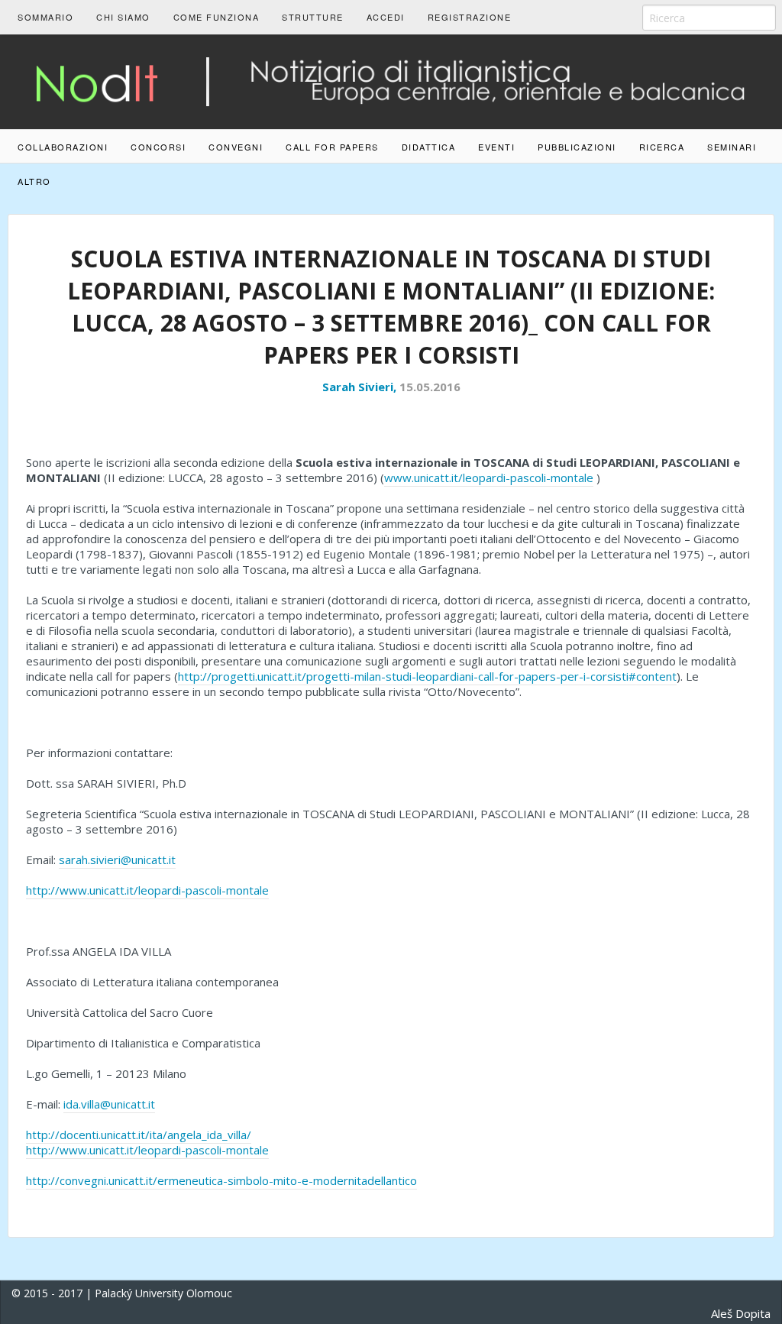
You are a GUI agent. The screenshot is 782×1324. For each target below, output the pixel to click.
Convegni (235, 147)
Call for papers (332, 147)
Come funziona (216, 17)
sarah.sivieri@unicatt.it (117, 859)
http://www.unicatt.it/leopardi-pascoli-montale (147, 890)
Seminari (731, 147)
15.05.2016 (429, 386)
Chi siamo (123, 17)
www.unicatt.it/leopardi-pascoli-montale (488, 477)
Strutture (313, 17)
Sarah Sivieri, (360, 386)
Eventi (496, 147)
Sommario (45, 17)
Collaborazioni (63, 147)
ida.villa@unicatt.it (109, 1104)
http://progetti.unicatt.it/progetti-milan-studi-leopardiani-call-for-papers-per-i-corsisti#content (427, 676)
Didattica (429, 147)
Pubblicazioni (577, 147)
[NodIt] (391, 80)
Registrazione (470, 17)
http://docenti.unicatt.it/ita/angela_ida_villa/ (138, 1134)
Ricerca (662, 147)
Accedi (386, 17)
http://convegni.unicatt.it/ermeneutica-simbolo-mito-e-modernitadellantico (221, 1180)
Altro (34, 181)
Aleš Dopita (741, 1313)
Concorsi (158, 147)
